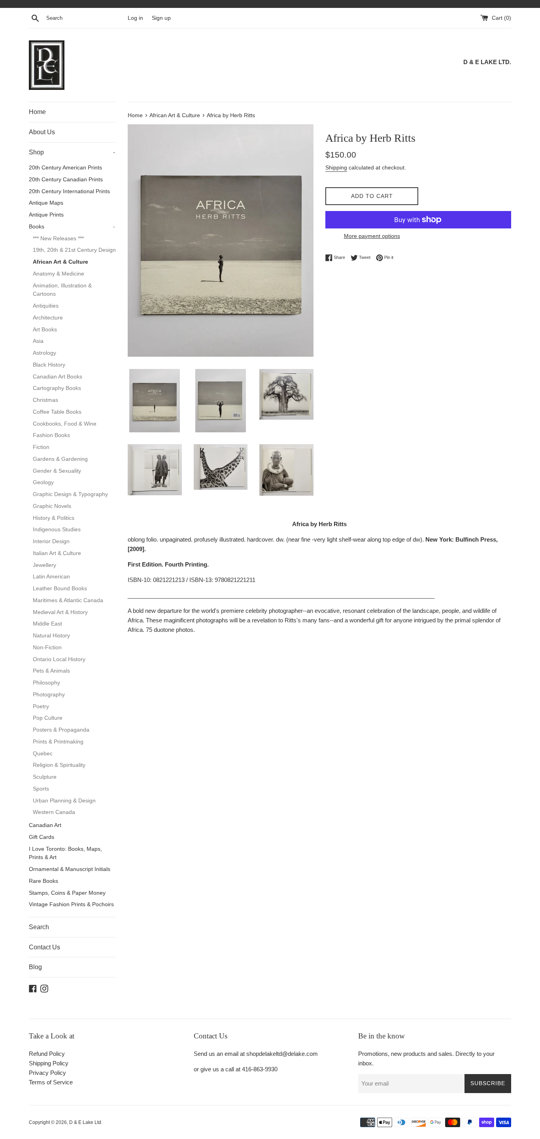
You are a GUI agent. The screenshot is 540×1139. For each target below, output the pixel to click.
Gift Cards (41, 837)
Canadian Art (45, 825)
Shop (72, 152)
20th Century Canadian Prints (66, 180)
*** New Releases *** (58, 238)
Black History (49, 365)
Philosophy (46, 683)
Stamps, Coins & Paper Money (67, 893)
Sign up (161, 18)
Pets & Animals (51, 671)
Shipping (336, 167)
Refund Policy (47, 1053)
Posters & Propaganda (61, 730)
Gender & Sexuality (57, 471)
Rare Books (43, 881)
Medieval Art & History (60, 612)
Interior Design (51, 541)
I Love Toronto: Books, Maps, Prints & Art (65, 853)
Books (72, 227)
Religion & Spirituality (59, 765)
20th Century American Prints (65, 168)
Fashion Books (51, 435)
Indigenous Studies (57, 529)
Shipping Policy (48, 1063)
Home (37, 111)
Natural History (51, 636)
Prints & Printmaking (58, 742)
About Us (42, 132)
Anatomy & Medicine (58, 274)
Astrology (44, 353)
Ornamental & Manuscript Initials (69, 869)
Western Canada (54, 812)
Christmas (45, 400)
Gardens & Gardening (60, 459)
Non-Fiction (47, 647)
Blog (35, 967)
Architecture (48, 318)
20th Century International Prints (69, 191)
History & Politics (53, 518)
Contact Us (44, 947)
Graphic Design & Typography (70, 494)
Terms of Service (51, 1082)
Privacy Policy (47, 1072)
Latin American (51, 577)
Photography (49, 695)
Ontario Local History (59, 659)
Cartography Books (57, 388)
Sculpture (45, 777)
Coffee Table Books (57, 412)
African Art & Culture (60, 262)
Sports (41, 789)
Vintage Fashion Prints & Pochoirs (71, 904)
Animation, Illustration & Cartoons (62, 290)
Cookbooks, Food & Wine (64, 424)
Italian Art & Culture (57, 553)
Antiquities (46, 306)
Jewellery (44, 565)
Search (39, 927)
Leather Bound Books (60, 588)
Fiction (41, 447)
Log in (135, 18)
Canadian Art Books (57, 377)
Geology (43, 482)
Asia (38, 341)
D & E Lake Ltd (85, 1122)
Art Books (45, 330)
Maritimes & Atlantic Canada (68, 600)
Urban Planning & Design (64, 801)
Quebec (43, 754)
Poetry (41, 706)
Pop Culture (47, 718)
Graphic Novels (52, 506)
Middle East (47, 624)
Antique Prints (46, 215)
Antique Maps (46, 203)
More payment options (372, 236)
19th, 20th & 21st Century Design (74, 250)
